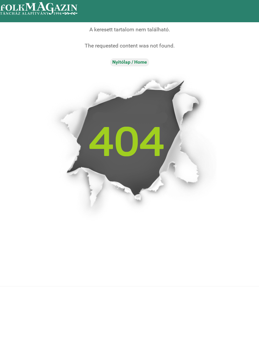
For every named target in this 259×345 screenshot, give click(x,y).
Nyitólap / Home (129, 62)
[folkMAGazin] (39, 8)
